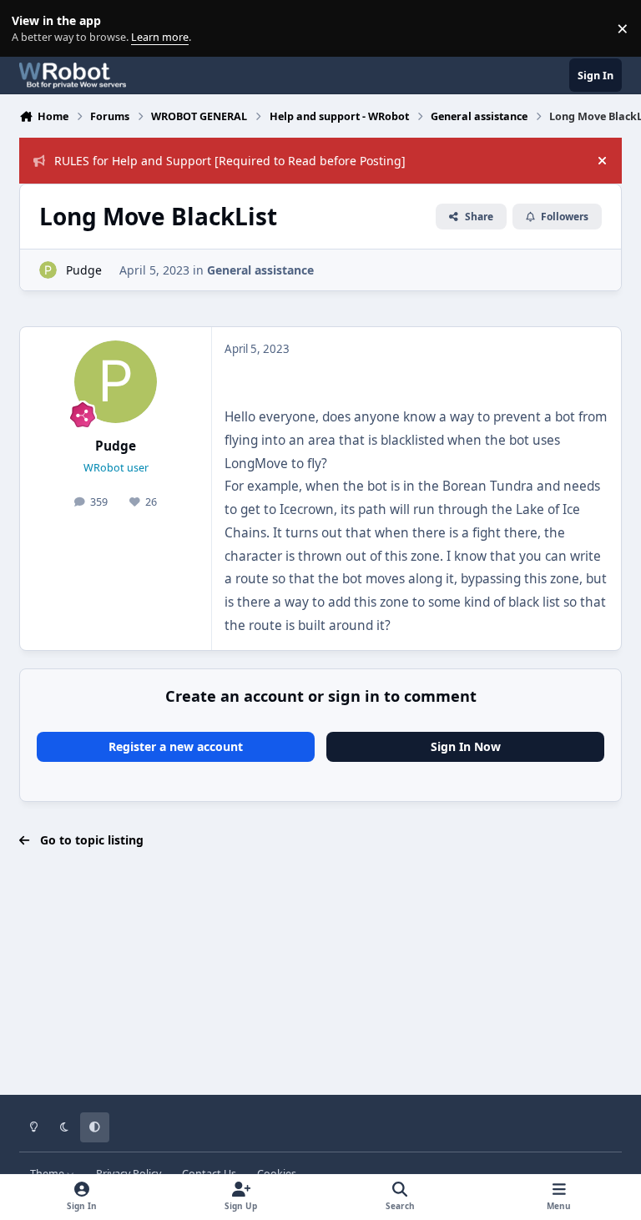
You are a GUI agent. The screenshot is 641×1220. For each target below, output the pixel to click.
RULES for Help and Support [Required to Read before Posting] (230, 161)
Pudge (84, 270)
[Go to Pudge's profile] (48, 270)
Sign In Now (466, 746)
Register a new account (176, 746)
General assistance (260, 270)
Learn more (32, 29)
